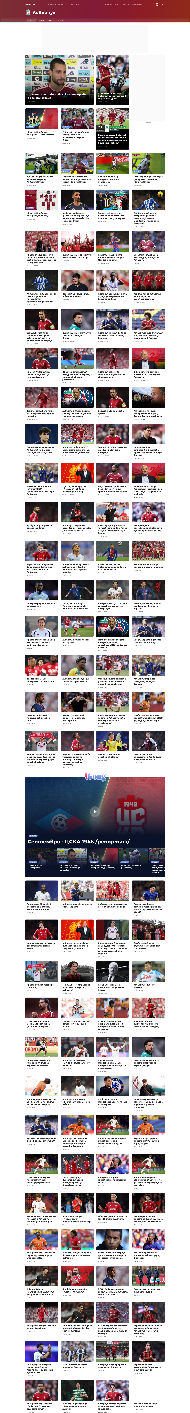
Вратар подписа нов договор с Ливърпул (109, 755)
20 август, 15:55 (32, 344)
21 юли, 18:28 (138, 951)
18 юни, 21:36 (31, 1186)
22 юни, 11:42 (138, 1069)
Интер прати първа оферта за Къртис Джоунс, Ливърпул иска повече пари (148, 1219)
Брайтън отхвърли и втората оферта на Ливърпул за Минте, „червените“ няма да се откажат (146, 218)
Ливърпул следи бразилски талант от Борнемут (112, 1365)
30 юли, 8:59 (66, 645)
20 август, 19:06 (139, 302)
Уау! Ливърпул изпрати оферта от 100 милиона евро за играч (146, 1141)
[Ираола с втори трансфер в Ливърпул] (41, 971)
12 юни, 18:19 (102, 1297)
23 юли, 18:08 (102, 760)
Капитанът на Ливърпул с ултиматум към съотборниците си (147, 296)
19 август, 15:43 (67, 383)
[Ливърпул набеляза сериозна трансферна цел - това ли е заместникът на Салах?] (148, 891)
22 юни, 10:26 (31, 1108)
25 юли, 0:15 (138, 723)
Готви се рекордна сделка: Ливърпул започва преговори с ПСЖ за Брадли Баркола (112, 644)
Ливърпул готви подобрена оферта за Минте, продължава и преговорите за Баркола (41, 298)
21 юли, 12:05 (66, 993)
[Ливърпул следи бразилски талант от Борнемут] (112, 1351)
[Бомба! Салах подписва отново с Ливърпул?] (77, 1276)
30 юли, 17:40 (67, 612)
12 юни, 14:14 (31, 1331)
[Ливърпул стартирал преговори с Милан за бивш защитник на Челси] (77, 512)
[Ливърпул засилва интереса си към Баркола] (77, 891)
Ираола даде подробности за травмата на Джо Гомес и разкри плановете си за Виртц (112, 529)
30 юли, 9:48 (31, 648)
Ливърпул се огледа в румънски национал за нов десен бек (76, 1063)
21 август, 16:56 (103, 263)
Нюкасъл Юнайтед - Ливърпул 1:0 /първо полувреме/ (108, 179)
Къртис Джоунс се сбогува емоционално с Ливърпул (76, 256)
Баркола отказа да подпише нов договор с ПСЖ (39, 718)
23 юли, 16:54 (31, 912)
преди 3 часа (32, 101)
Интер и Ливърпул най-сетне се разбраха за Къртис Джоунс (39, 374)
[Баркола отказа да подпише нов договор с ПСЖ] (41, 702)
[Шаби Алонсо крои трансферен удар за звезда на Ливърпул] (112, 1086)
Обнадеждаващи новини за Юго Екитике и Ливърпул (112, 1217)
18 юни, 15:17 (102, 1186)
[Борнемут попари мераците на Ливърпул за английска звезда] (148, 1351)
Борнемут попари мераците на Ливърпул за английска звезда (147, 1367)
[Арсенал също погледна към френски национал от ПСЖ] (41, 1125)
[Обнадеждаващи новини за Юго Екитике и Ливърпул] (112, 1203)
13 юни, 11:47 (31, 1297)
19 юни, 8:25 (102, 1147)
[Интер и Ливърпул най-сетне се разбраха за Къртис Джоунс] (41, 358)
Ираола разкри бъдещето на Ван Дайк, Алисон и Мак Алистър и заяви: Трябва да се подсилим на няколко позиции (112, 948)
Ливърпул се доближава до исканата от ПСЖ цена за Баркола (112, 335)
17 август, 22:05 (67, 419)
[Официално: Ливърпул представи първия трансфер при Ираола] (41, 1164)
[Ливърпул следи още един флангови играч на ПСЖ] (77, 665)
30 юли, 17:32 (102, 612)
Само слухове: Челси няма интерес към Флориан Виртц (75, 1024)
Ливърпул (44, 12)
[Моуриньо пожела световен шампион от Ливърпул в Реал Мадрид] (148, 1008)
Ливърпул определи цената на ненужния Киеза (41, 1326)
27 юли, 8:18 (138, 687)
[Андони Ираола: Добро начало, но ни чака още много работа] (77, 702)
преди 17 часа (102, 221)
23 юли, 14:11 (66, 910)
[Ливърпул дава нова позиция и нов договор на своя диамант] (112, 358)
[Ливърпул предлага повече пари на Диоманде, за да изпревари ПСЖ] (41, 1239)
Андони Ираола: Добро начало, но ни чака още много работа (74, 718)
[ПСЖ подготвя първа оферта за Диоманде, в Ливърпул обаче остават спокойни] (112, 1008)
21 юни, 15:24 (66, 1108)
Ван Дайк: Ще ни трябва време (111, 412)
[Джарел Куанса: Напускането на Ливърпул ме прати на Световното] (41, 1276)
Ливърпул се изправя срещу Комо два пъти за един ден (112, 905)
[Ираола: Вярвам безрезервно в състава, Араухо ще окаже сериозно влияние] (148, 434)
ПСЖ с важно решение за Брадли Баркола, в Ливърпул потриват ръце (113, 1292)
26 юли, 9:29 (102, 726)
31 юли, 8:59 (138, 570)
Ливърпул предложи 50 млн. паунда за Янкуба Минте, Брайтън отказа (112, 296)
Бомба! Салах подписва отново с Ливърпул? (74, 1290)
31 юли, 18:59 (31, 575)
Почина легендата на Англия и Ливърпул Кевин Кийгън (111, 987)
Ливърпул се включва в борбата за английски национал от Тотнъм (39, 907)
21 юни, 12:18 (102, 1108)
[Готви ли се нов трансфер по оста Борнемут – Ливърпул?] (77, 971)
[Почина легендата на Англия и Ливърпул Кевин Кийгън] (112, 971)
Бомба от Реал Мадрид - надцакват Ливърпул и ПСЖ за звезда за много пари (148, 718)
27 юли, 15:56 (31, 684)
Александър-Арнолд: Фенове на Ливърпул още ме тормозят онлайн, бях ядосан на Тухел (75, 217)
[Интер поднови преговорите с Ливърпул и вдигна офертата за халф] (148, 512)
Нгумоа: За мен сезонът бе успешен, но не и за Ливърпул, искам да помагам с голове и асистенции (76, 759)
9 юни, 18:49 (102, 1370)
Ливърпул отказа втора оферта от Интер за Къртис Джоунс (147, 1063)
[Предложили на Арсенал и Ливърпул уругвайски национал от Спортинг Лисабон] (77, 551)
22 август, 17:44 (139, 227)
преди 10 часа (67, 224)
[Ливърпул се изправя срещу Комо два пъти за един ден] (112, 891)
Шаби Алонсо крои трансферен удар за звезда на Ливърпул (112, 1102)
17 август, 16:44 (139, 419)
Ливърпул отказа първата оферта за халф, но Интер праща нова (112, 1406)
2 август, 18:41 (32, 531)
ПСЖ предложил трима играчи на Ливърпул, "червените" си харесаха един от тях (40, 1368)
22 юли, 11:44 (102, 957)
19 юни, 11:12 (31, 1144)
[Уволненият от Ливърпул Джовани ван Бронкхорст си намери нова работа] (112, 1239)
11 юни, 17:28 (66, 1334)
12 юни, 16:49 (138, 1295)
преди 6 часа (31, 219)
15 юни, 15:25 (102, 1261)
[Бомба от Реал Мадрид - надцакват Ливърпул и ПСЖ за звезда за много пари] (148, 702)
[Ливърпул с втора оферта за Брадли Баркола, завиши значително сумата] (77, 397)
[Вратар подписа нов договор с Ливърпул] (112, 741)
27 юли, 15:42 (66, 684)
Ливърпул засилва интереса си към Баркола (77, 905)
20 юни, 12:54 (138, 1110)
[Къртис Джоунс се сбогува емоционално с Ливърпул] (77, 241)
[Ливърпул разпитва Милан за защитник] (41, 590)
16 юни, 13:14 (138, 1225)
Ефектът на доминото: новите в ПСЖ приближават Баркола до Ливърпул (40, 490)
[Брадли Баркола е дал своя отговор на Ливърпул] (148, 626)
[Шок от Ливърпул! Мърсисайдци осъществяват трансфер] (77, 1203)
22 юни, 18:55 (31, 1069)
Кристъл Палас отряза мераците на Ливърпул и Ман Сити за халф (111, 257)
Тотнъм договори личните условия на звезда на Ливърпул (112, 450)
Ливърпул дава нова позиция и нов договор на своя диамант (111, 374)
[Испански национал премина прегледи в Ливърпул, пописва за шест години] (41, 1203)
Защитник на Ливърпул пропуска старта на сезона (148, 565)
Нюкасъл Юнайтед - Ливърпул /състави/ (37, 214)
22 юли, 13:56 (66, 951)
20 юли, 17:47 (102, 993)
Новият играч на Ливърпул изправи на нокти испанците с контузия (112, 1141)
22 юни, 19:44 (66, 1029)
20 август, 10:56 (68, 341)
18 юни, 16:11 (66, 1188)
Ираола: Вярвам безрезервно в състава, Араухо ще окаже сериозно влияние (148, 451)
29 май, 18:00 (138, 1409)
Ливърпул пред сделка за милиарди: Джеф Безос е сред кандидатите (75, 946)
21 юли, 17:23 (31, 990)
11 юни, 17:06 (102, 1336)
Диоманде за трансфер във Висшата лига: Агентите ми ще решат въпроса (41, 1102)
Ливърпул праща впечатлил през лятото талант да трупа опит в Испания (148, 335)
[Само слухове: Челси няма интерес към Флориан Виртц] (77, 1008)
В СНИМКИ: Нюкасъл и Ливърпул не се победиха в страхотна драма (112, 96)
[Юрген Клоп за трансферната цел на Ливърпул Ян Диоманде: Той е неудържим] (112, 1047)
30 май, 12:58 (102, 1412)
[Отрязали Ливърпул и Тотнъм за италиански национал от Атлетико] (77, 590)
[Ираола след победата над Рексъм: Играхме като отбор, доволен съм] (41, 626)
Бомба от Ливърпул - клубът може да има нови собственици (147, 946)
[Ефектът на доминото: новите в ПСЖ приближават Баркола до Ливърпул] (41, 473)
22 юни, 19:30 (102, 1032)
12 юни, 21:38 (66, 1295)
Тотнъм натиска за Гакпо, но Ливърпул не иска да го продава (40, 413)
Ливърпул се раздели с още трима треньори (148, 1290)
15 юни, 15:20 (138, 1261)
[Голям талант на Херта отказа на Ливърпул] (77, 1351)
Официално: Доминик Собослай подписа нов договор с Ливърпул (38, 1024)
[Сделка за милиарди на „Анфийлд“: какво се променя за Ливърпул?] (77, 473)
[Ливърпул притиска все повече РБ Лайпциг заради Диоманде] (148, 1239)
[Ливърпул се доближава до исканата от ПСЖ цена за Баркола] (112, 319)
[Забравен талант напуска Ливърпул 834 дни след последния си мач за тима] (41, 434)
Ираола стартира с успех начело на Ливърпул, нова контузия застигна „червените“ (111, 719)
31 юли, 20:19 (102, 536)
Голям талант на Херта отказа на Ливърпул (74, 1365)
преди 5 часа (102, 185)
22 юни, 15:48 (102, 1071)
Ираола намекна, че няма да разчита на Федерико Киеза (41, 946)
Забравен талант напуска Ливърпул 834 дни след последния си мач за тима (40, 450)
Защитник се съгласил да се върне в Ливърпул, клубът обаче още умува (77, 1328)
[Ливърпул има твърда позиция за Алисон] (148, 1390)
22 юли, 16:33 (31, 951)
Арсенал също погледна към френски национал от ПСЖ (41, 1139)
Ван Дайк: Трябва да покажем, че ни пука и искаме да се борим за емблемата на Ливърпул (39, 337)
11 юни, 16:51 (138, 1336)
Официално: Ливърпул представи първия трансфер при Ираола (38, 1180)
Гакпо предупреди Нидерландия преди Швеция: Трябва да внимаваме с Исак (72, 1181)
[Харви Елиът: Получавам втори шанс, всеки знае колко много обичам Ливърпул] (41, 551)
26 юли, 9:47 (66, 723)
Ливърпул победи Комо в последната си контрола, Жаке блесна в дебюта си (76, 450)
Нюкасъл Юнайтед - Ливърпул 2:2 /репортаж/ (40, 133)
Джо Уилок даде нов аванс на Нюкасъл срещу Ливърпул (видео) (40, 179)
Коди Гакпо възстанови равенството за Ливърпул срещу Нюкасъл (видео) (76, 179)
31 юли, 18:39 (66, 575)
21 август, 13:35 (32, 305)
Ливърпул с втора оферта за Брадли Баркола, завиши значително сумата (76, 413)
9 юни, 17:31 (66, 1412)
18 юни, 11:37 (31, 1225)
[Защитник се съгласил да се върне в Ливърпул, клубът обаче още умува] (77, 1312)
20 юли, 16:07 (138, 990)
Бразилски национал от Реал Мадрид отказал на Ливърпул (146, 257)
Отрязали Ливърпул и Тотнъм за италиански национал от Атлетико (75, 606)
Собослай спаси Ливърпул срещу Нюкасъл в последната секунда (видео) (75, 136)
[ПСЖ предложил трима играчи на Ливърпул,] (41, 1351)
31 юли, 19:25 (138, 534)
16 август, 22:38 (67, 456)
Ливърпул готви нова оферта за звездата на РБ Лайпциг (76, 1102)
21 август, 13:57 (139, 263)
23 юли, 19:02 (66, 768)
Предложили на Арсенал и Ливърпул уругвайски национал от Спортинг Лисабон (75, 568)
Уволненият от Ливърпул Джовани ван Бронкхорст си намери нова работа (112, 1255)
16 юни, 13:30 (102, 1222)
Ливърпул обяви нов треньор (144, 986)
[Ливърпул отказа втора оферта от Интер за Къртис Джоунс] (148, 1047)
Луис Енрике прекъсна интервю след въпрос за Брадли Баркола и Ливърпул (148, 413)
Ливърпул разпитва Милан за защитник (41, 604)
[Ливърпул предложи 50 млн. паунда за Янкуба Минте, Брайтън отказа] (112, 280)
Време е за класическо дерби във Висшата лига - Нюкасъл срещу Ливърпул (111, 216)
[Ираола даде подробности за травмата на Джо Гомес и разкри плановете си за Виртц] (112, 512)
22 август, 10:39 (68, 260)
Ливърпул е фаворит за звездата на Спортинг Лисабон (74, 1406)
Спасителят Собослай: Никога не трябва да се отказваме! (57, 96)
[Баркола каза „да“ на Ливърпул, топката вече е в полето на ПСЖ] (112, 551)
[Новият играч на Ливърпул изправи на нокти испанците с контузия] (112, 1125)
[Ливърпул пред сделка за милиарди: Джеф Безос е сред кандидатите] (77, 930)
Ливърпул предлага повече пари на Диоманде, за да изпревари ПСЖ (41, 1255)
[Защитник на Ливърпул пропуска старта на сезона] (148, 551)
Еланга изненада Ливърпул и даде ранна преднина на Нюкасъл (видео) (148, 179)
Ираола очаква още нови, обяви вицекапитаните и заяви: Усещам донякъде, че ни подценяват (41, 259)
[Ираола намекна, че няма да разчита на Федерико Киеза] (41, 930)
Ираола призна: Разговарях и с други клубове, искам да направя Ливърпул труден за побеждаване (41, 758)
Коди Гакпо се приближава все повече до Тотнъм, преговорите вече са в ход (112, 489)
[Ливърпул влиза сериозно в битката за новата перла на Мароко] (77, 1239)
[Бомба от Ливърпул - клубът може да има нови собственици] (148, 930)
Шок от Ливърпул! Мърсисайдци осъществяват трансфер (76, 1219)
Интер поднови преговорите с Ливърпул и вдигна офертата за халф (148, 528)
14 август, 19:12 (139, 497)
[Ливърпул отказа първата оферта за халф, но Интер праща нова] (112, 1390)
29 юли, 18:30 (102, 651)
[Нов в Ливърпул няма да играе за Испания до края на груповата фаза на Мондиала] (148, 1086)
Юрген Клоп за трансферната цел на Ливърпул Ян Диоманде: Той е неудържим (112, 1064)
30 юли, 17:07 (138, 612)
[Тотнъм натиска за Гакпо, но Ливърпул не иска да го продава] (41, 397)
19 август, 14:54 (103, 380)
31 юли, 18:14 (102, 573)
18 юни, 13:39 (138, 1188)
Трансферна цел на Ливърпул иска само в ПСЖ (41, 680)
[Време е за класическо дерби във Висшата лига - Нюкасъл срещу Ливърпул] (112, 200)
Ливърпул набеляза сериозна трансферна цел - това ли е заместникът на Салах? (148, 908)
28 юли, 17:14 (138, 645)
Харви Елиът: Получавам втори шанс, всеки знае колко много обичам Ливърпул (40, 568)
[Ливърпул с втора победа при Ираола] (77, 626)
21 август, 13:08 (67, 299)
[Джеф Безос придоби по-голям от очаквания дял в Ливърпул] (148, 358)
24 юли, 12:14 (31, 765)
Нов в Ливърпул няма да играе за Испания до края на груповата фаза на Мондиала (148, 1103)
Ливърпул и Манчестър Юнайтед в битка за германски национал (39, 1063)
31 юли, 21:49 (66, 534)
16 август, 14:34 (103, 456)
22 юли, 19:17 (102, 910)
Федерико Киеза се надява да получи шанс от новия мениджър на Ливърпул (112, 681)
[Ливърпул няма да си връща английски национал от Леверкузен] (112, 590)
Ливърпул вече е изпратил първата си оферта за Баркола (147, 606)
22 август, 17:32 (32, 266)
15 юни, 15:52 (66, 1261)
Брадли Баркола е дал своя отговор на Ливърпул (147, 641)
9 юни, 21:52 (66, 1370)
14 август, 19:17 (103, 495)
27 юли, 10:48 (102, 687)
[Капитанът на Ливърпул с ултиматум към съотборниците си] (148, 280)
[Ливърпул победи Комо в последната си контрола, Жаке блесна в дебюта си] (77, 434)
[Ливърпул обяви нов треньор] (148, 971)
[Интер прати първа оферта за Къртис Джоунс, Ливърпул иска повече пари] (148, 1203)
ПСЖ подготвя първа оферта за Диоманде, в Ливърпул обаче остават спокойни (111, 1025)
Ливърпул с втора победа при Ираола (76, 641)
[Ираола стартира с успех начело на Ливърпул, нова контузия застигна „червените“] (112, 702)
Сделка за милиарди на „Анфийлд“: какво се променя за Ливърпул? (74, 489)
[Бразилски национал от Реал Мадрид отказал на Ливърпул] (148, 241)
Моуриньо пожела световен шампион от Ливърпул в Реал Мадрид (146, 1024)
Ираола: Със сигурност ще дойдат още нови (76, 295)
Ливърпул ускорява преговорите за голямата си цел (112, 1180)
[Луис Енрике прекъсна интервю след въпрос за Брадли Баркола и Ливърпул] (148, 397)
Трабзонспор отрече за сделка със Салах (39, 526)
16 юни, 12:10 (31, 1261)
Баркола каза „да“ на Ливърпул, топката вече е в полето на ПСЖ (112, 567)
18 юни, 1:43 (66, 1225)
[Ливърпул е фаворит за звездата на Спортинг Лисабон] (77, 1390)
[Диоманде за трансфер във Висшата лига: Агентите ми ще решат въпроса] (41, 1086)
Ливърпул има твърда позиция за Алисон (145, 1404)
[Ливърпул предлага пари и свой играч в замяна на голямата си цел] (41, 1390)
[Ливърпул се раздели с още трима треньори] (148, 1276)
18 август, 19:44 (139, 380)
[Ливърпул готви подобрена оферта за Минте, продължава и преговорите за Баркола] (41, 280)
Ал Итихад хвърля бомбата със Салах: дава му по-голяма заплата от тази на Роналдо (112, 1329)
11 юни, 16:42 (31, 1375)
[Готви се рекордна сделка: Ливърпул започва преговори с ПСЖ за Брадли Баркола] (112, 626)
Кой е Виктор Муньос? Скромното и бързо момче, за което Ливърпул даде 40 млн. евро (148, 1181)
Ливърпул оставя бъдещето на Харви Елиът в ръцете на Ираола (148, 757)
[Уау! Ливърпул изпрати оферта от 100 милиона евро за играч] (148, 1125)
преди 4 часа (66, 143)
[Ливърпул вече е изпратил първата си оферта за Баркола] (148, 590)
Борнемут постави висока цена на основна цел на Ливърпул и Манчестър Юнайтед (148, 1329)
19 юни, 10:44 (66, 1149)
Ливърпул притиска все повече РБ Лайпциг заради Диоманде (147, 1255)
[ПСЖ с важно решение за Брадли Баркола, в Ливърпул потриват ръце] (112, 1276)
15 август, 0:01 (32, 497)
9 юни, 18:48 (138, 1373)
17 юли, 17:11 (31, 1029)
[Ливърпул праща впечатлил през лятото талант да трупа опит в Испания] (148, 319)
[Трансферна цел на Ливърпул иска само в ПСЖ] (41, 665)
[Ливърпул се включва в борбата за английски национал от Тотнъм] (41, 891)
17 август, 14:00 (32, 456)
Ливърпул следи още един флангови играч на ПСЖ (75, 680)
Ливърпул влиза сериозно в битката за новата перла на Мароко (76, 1255)
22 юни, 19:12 (138, 1029)
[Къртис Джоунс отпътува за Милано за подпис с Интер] (77, 319)
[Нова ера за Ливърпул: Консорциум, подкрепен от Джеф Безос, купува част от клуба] (148, 473)
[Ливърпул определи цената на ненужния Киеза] (41, 1312)
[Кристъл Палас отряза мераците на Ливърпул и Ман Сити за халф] (112, 241)
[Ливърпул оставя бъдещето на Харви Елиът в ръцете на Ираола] (148, 741)
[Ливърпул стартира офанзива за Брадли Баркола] (148, 665)
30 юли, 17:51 (31, 609)
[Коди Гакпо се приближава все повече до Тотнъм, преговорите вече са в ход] (112, 473)
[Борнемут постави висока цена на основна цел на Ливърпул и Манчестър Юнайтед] (148, 1312)
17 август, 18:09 (103, 417)
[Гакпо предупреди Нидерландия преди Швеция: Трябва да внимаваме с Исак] (77, 1164)
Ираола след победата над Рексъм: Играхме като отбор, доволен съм (41, 642)
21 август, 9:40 (103, 302)
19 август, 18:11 (139, 341)
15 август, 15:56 (139, 458)
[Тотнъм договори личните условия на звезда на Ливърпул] (112, 434)
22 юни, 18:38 (66, 1069)
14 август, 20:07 (68, 495)
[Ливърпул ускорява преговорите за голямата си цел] (112, 1164)
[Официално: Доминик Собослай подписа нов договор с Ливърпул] (41, 1008)
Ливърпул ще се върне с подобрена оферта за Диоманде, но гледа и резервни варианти (74, 1142)
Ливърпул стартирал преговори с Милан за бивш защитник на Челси (76, 528)
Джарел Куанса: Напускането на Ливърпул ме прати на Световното (40, 1292)
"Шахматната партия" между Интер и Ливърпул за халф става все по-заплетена (77, 376)
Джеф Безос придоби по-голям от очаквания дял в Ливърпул (147, 374)
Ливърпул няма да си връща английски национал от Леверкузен (112, 606)
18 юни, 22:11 (138, 1147)
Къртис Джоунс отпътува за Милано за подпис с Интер (76, 335)
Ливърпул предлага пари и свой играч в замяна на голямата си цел (40, 1406)
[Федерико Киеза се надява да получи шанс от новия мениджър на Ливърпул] (112, 665)
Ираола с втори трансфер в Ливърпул (41, 986)
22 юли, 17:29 (138, 915)
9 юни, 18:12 (31, 1412)
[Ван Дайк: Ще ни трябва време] (112, 397)
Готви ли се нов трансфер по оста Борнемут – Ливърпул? (76, 987)
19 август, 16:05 (32, 380)
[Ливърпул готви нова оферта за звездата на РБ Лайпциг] (77, 1086)
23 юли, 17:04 (138, 762)
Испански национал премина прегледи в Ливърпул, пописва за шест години (41, 1219)
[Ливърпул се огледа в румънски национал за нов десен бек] (77, 1047)
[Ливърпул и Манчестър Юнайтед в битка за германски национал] (41, 1047)
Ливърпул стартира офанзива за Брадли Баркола (144, 681)
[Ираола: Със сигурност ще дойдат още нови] (77, 280)
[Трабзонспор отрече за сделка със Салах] (41, 512)
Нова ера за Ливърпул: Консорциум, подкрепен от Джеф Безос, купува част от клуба (148, 490)
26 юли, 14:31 (31, 723)
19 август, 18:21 (103, 341)
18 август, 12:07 (32, 419)
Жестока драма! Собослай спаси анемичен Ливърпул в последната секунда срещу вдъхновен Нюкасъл (112, 139)
